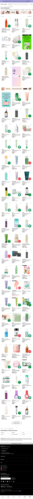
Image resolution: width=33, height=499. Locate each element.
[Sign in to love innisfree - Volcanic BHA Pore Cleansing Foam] (10, 360)
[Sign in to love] (31, 19)
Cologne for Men (13, 439)
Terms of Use (6, 490)
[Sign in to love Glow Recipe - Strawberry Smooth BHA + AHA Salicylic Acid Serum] (31, 390)
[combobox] (18, 4)
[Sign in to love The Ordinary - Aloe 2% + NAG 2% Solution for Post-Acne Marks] (10, 109)
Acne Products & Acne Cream (22, 438)
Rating (29, 9)
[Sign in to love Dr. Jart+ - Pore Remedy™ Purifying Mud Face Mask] (31, 281)
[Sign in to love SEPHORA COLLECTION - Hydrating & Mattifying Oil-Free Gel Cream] (31, 109)
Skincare (2, 6)
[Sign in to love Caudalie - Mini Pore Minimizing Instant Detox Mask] (31, 172)
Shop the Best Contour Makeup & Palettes (11, 438)
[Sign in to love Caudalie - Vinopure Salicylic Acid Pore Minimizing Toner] (31, 219)
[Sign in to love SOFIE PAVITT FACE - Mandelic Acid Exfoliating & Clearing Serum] (10, 188)
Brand (26, 9)
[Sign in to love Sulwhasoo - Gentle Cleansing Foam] (10, 344)
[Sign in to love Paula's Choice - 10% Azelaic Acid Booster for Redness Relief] (31, 140)
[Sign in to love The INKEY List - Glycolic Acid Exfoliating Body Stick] (20, 328)
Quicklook (6, 26)
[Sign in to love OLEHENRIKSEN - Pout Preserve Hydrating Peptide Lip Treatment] (20, 281)
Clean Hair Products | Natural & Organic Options (7, 440)
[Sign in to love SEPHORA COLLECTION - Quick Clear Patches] (20, 219)
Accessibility (9, 490)
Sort (3, 9)
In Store (7, 9)
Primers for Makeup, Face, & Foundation (21, 439)
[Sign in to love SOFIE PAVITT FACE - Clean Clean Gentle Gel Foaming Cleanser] (10, 234)
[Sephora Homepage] (4, 4)
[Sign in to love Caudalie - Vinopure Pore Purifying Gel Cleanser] (10, 203)
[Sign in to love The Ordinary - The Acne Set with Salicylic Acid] (10, 35)
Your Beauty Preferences (17, 9)
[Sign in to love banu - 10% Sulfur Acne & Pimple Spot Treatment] (20, 298)
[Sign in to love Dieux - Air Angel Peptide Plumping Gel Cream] (20, 156)
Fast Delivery (11, 9)
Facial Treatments (29, 439)
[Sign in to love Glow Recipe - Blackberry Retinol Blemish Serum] (20, 390)
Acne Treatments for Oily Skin (18, 440)
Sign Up (13, 478)
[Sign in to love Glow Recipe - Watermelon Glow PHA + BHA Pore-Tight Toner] (31, 265)
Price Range (22, 9)
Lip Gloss (27, 438)
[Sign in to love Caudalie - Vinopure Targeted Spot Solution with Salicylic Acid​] (20, 140)
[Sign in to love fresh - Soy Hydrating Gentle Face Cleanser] (20, 375)
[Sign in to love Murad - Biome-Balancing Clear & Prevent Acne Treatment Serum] (10, 328)
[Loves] (30, 4)
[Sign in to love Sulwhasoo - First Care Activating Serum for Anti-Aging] (10, 406)
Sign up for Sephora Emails (5, 476)
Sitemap (13, 490)
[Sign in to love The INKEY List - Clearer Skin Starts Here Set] (31, 360)
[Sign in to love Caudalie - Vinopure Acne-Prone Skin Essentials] (20, 188)
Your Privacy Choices (17, 490)
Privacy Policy (2, 490)
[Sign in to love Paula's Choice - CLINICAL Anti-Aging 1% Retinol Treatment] (10, 390)
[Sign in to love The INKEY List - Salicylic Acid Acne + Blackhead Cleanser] (31, 188)
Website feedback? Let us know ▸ (16, 443)
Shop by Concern (6, 6)
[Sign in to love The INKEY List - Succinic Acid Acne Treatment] (20, 406)
